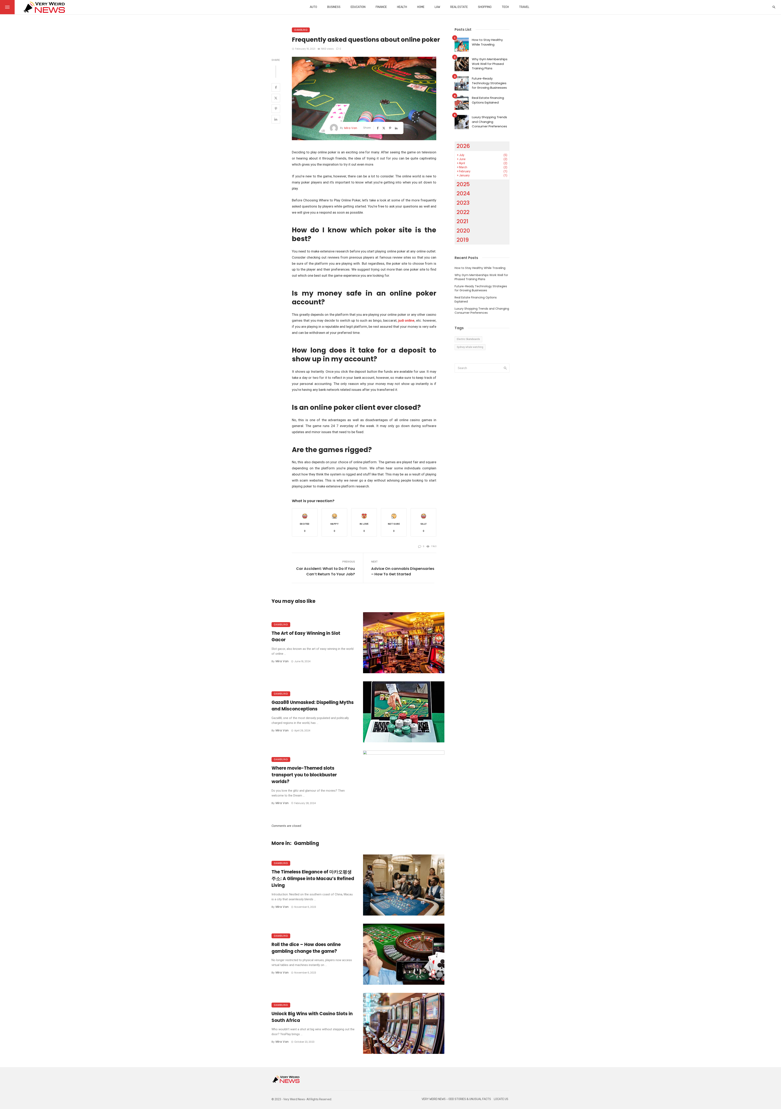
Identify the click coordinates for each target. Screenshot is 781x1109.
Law (437, 7)
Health (402, 7)
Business (333, 7)
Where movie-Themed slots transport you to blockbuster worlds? (304, 775)
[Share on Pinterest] (276, 108)
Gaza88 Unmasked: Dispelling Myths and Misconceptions (313, 705)
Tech (505, 7)
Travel (524, 7)
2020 (463, 231)
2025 (463, 184)
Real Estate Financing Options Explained (488, 100)
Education (358, 7)
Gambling (301, 30)
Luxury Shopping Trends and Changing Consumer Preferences (489, 121)
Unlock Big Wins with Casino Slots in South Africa (312, 1017)
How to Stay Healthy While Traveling (487, 42)
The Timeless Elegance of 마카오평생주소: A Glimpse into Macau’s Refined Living (313, 878)
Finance (381, 7)
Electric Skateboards (468, 339)
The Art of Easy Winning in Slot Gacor (306, 636)
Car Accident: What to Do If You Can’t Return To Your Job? (325, 571)
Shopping (485, 7)
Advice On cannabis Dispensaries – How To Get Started (402, 571)
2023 (463, 203)
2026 (463, 146)
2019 (463, 240)
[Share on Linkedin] (276, 119)
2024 (463, 193)
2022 (463, 212)
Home (420, 7)
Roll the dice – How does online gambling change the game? (306, 947)
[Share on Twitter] (276, 98)
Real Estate (459, 7)
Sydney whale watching (470, 347)
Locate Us (501, 1099)
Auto (313, 7)
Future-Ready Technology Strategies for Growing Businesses (489, 83)
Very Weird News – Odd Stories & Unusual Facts (456, 1099)
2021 (462, 221)
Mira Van (350, 128)
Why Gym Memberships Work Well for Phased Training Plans (489, 63)
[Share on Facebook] (276, 87)
